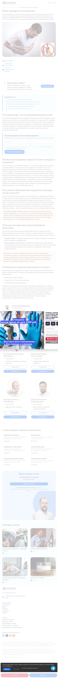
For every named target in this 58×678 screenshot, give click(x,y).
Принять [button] (7, 669)
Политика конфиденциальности (30, 668)
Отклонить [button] (16, 669)
